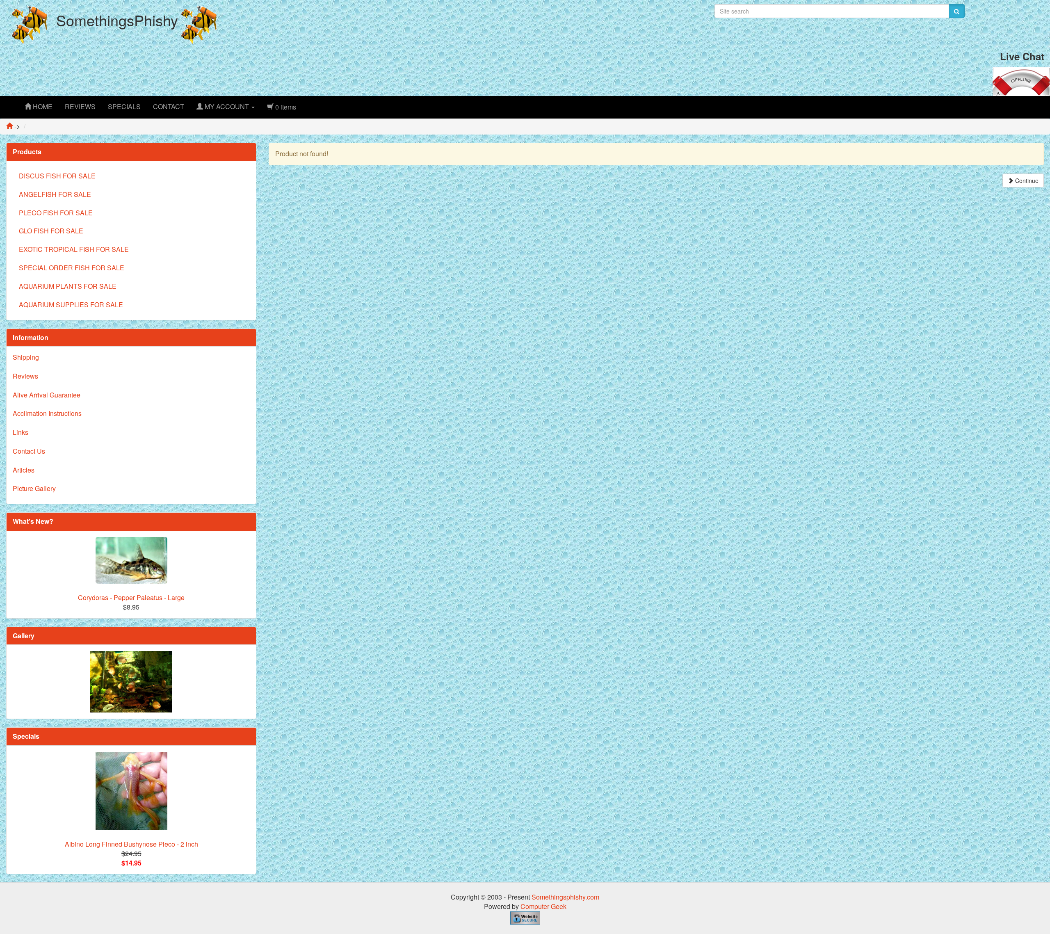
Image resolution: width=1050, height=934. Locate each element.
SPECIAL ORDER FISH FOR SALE (71, 267)
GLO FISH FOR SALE (51, 230)
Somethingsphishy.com (565, 897)
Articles (23, 470)
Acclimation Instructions (47, 413)
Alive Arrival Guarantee (46, 395)
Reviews (25, 376)
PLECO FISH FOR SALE (56, 212)
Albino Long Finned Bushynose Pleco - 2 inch (131, 844)
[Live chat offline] (1021, 80)
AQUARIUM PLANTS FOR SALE (67, 286)
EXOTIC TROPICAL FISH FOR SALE (74, 249)
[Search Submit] (957, 11)
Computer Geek (543, 906)
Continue (1026, 180)
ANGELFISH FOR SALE (55, 194)
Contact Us (29, 451)
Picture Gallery (34, 488)
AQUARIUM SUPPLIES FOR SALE (71, 304)
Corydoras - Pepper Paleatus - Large (131, 597)
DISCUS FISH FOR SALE (57, 175)
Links (20, 432)
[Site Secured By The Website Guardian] (525, 917)
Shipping (26, 357)
